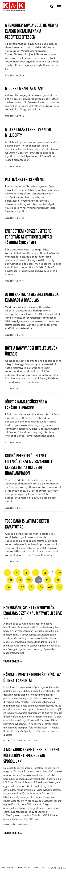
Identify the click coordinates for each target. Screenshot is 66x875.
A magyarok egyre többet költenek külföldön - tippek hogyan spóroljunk (31, 756)
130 (59, 572)
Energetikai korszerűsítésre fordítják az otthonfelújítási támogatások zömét (28, 237)
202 (40, 587)
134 (39, 579)
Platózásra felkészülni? (25, 180)
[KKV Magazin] (14, 6)
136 (57, 579)
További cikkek (11, 661)
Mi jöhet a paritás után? (24, 88)
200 (21, 587)
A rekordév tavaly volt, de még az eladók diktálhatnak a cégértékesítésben (31, 31)
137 (8, 587)
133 (29, 579)
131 (10, 579)
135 (48, 579)
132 (20, 579)
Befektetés (9, 740)
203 (50, 587)
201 (31, 587)
